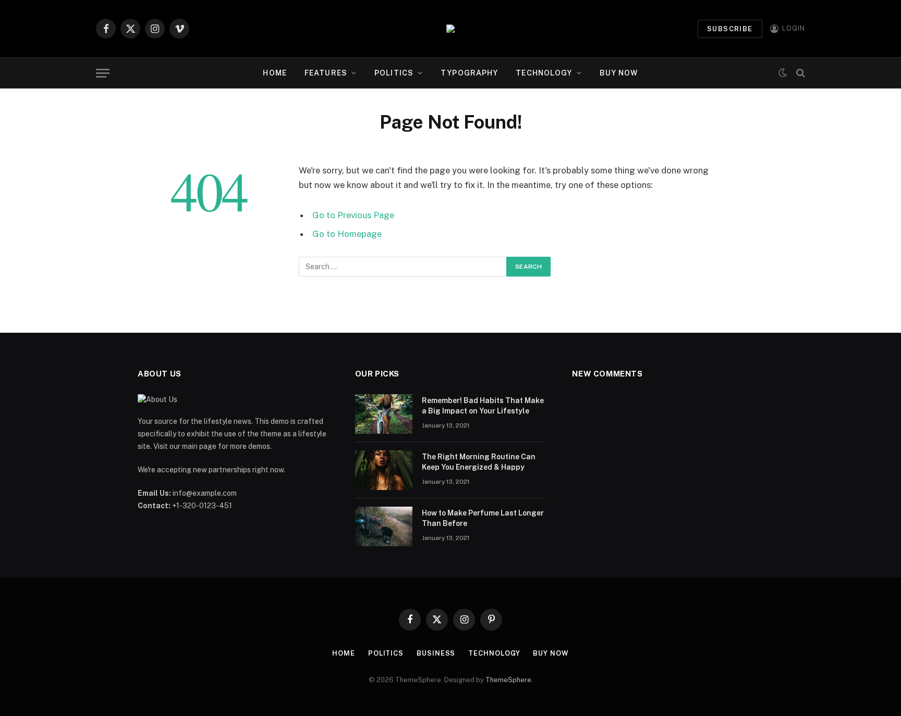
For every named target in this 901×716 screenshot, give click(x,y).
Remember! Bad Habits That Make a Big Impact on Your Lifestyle (483, 405)
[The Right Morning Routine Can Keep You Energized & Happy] (383, 470)
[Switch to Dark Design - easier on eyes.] (782, 73)
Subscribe (730, 29)
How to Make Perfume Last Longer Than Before (483, 518)
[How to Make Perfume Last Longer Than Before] (383, 526)
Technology (544, 73)
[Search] (799, 73)
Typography (469, 73)
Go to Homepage (347, 234)
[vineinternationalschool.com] (450, 28)
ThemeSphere (508, 680)
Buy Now (619, 73)
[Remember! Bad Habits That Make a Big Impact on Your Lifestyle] (383, 414)
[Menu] (102, 73)
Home (274, 73)
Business (436, 653)
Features (326, 73)
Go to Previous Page (353, 215)
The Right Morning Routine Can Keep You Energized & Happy (478, 462)
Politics (393, 73)
